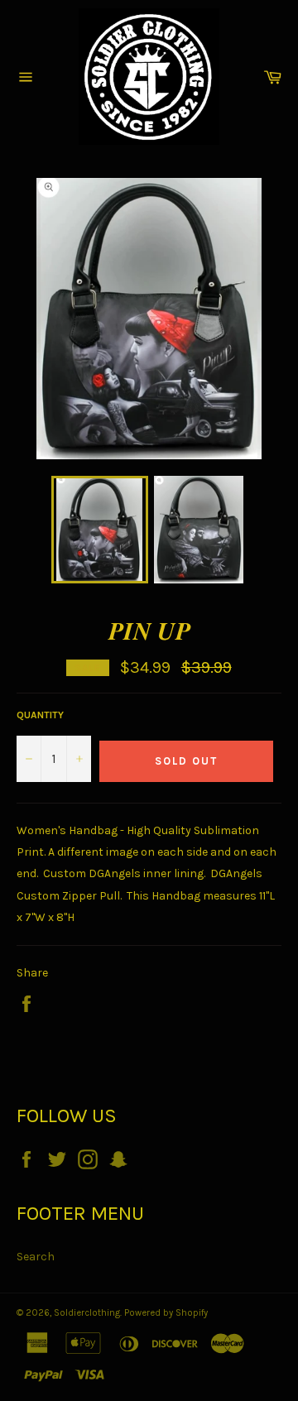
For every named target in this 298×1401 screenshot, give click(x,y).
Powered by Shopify (166, 1312)
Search (36, 1257)
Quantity (40, 715)
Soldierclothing (87, 1312)
